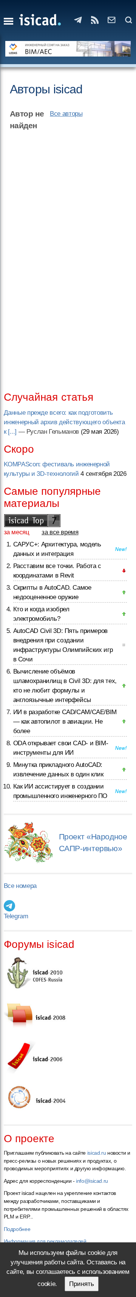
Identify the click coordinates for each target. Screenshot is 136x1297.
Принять (81, 1284)
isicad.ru (96, 1153)
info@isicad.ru (92, 1181)
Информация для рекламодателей (45, 1241)
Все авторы (66, 113)
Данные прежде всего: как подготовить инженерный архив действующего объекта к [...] (64, 422)
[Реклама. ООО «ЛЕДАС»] (68, 49)
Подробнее (17, 1229)
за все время (60, 532)
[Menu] (8, 21)
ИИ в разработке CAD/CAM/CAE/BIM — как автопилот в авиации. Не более (65, 721)
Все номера (20, 885)
